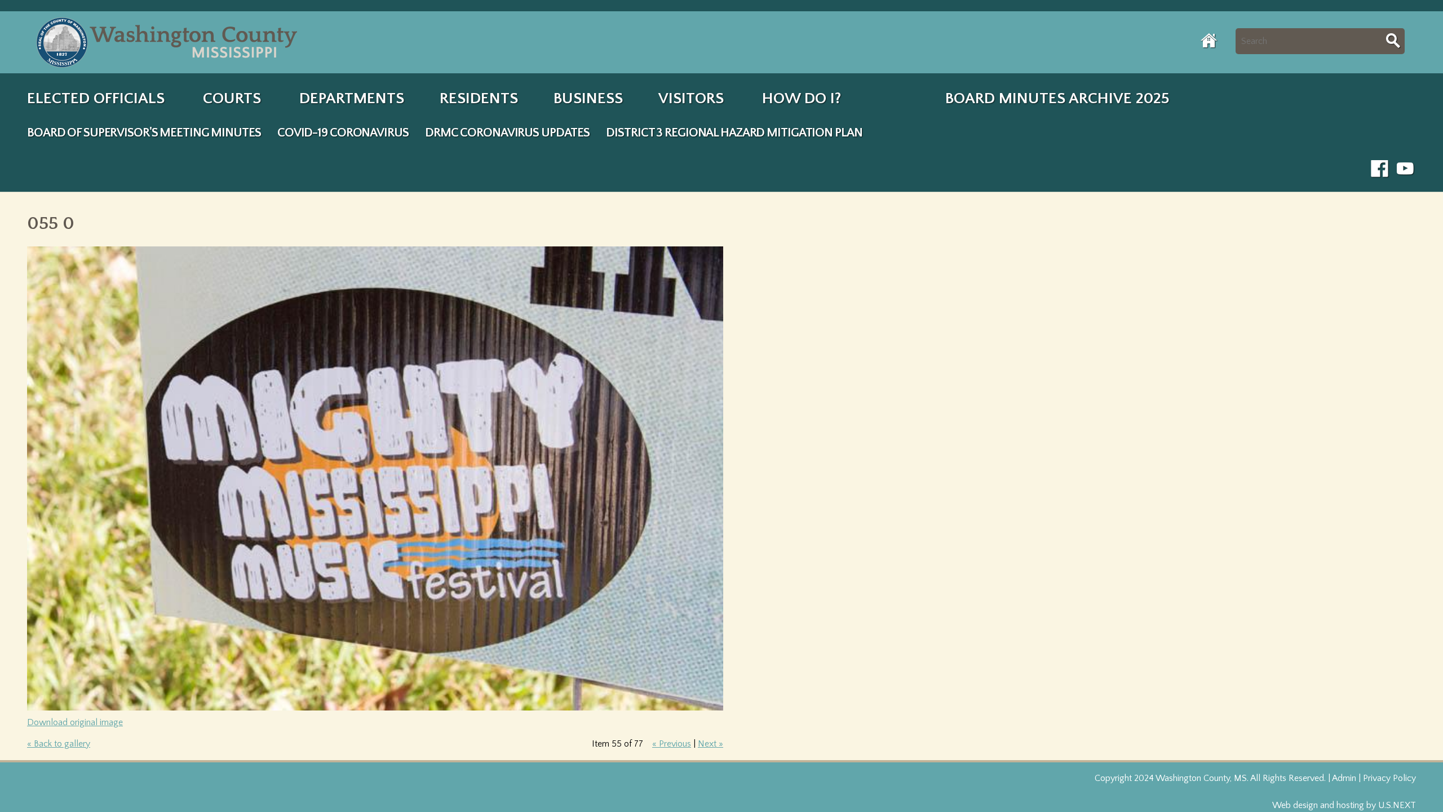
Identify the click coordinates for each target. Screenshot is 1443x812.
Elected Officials (96, 98)
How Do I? (801, 98)
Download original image (75, 722)
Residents (479, 98)
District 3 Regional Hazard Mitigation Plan (734, 133)
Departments (351, 98)
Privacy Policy (1389, 778)
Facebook (1380, 169)
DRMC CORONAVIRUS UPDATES (507, 133)
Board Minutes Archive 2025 (1057, 98)
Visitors (691, 98)
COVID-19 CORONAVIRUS (343, 133)
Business (588, 98)
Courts (232, 98)
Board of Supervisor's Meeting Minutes (144, 133)
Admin (1344, 778)
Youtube (1406, 169)
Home (1209, 41)
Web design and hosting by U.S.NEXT (1344, 805)
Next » (710, 744)
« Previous (671, 744)
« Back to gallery (58, 744)
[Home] (169, 42)
